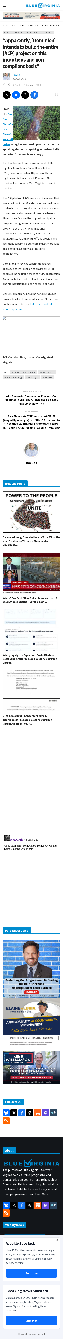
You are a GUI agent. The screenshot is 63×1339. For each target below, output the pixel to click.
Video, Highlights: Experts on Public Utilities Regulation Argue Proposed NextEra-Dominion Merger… (30, 658)
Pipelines (47, 377)
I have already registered (31, 1333)
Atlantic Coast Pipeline (24, 372)
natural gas (32, 377)
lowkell (17, 74)
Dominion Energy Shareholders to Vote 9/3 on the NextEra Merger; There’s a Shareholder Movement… (31, 540)
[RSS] (6, 1120)
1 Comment (30, 85)
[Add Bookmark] (56, 94)
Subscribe (32, 1273)
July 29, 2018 (19, 78)
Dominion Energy (13, 377)
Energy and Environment (39, 32)
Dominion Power (13, 32)
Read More (41, 1194)
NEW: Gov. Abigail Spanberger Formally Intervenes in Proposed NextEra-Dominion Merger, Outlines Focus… (27, 719)
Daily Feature (47, 372)
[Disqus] (31, 781)
